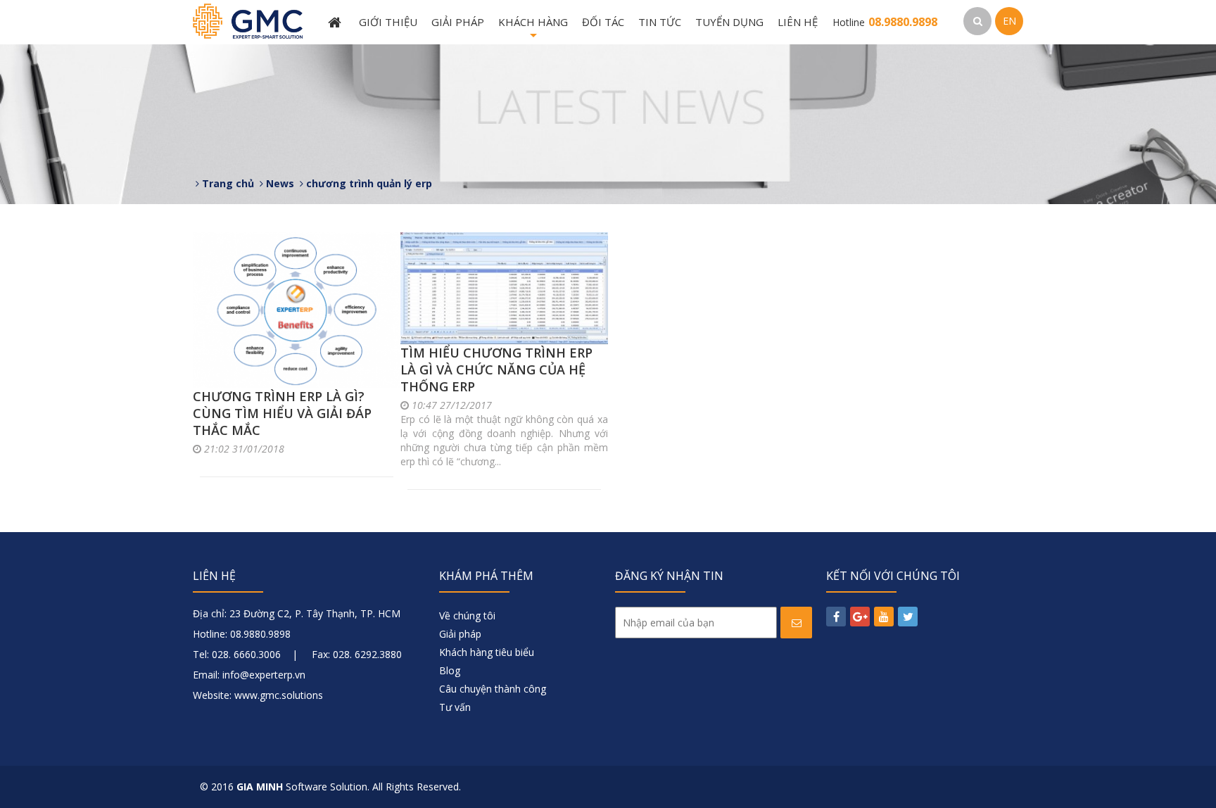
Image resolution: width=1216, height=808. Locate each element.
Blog (449, 670)
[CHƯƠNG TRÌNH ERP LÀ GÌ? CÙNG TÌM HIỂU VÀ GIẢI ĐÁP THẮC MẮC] (296, 310)
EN (1009, 20)
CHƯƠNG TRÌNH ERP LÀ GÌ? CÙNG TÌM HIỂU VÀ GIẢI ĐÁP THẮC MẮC (282, 413)
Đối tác (603, 22)
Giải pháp (457, 22)
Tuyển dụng (729, 22)
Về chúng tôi (467, 615)
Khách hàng (533, 29)
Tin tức (659, 22)
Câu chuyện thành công (492, 688)
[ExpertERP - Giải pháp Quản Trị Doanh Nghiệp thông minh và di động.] (248, 20)
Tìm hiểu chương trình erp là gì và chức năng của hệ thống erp (496, 369)
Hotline (884, 22)
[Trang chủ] (336, 22)
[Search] (977, 21)
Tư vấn (455, 707)
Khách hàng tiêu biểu (486, 652)
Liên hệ (798, 22)
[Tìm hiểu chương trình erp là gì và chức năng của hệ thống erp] (504, 288)
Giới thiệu (388, 22)
